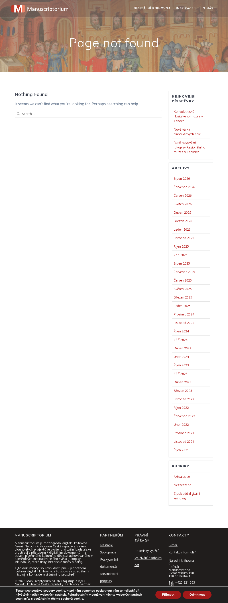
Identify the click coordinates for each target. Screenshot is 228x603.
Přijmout (168, 595)
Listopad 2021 (184, 441)
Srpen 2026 (182, 178)
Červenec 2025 (184, 272)
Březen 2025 (183, 297)
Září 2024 (180, 340)
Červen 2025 (183, 280)
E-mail (173, 545)
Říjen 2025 (181, 246)
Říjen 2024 (181, 331)
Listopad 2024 (184, 323)
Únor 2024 (181, 357)
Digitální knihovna (152, 8)
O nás (208, 8)
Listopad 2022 (184, 399)
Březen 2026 (183, 221)
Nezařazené (182, 485)
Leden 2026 (182, 229)
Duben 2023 (182, 382)
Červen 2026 (183, 195)
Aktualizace (182, 476)
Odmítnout (197, 595)
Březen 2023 (183, 390)
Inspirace (184, 8)
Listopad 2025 (184, 238)
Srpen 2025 (182, 263)
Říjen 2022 (181, 407)
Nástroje (106, 545)
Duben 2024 (182, 348)
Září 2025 (180, 255)
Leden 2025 (182, 306)
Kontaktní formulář (182, 552)
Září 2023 (180, 373)
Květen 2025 (183, 289)
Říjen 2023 (181, 365)
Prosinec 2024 (184, 314)
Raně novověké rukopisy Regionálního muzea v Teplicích (189, 147)
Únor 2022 (181, 424)
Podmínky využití (146, 551)
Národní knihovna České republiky (39, 584)
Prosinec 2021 (184, 433)
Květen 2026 (183, 204)
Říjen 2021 (181, 450)
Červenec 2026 (184, 187)
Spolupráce (108, 552)
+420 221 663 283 (182, 584)
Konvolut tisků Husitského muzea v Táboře (188, 116)
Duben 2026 (182, 212)
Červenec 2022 (184, 416)
